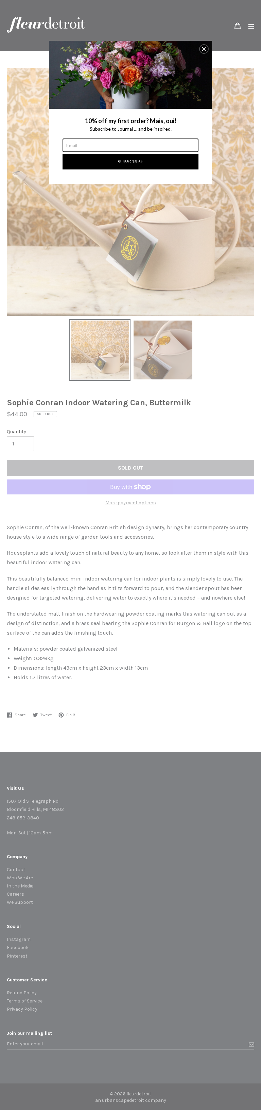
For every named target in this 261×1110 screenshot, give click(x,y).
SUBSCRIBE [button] (130, 161)
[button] (204, 49)
